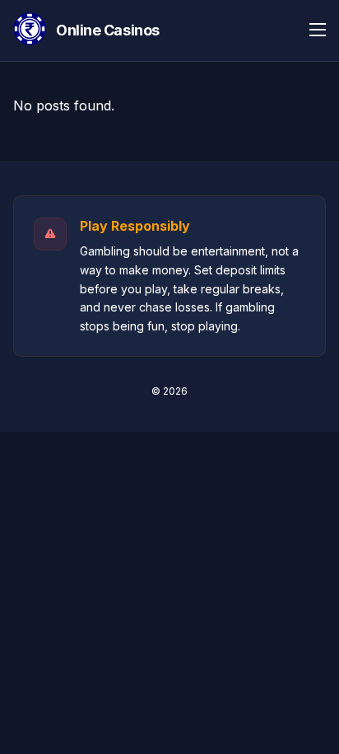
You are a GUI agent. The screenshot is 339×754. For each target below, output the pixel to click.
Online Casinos (108, 30)
